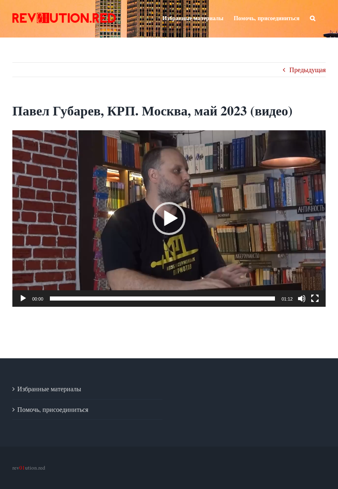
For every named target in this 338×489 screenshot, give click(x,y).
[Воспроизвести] (23, 298)
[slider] (162, 298)
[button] (169, 218)
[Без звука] (302, 298)
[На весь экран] (315, 298)
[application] (169, 218)
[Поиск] (312, 17)
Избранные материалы (49, 388)
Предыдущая (307, 69)
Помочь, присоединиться (52, 409)
